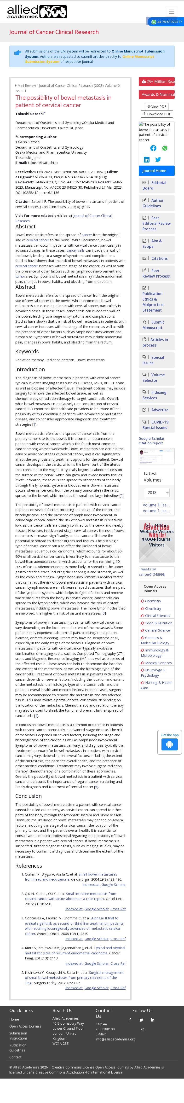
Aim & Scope (152, 243)
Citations (159, 258)
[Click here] (156, 456)
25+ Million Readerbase (160, 81)
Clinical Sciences (157, 615)
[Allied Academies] (37, 12)
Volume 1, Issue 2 (158, 505)
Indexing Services (155, 395)
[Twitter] (141, 1020)
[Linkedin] (153, 1020)
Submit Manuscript (153, 325)
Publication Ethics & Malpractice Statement (153, 302)
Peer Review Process (156, 273)
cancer (87, 234)
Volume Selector (154, 377)
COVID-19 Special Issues (155, 425)
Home (14, 1019)
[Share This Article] (149, 148)
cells (81, 250)
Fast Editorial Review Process (157, 223)
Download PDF (158, 114)
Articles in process (155, 342)
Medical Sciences (158, 663)
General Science (157, 630)
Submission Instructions (18, 1035)
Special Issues (153, 360)
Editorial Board (154, 185)
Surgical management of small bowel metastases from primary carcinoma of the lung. (74, 977)
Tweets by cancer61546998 (152, 572)
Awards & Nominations (158, 94)
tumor (20, 276)
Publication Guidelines (17, 1047)
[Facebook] (130, 1020)
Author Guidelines (153, 203)
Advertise (159, 409)
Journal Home (154, 170)
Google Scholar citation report (151, 441)
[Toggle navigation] (171, 12)
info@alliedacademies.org (115, 1039)
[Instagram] (142, 1029)
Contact (15, 1057)
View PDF (158, 106)
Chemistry (153, 601)
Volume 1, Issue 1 (158, 510)
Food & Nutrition (158, 623)
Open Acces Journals (25, 1026)
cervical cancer (37, 240)
